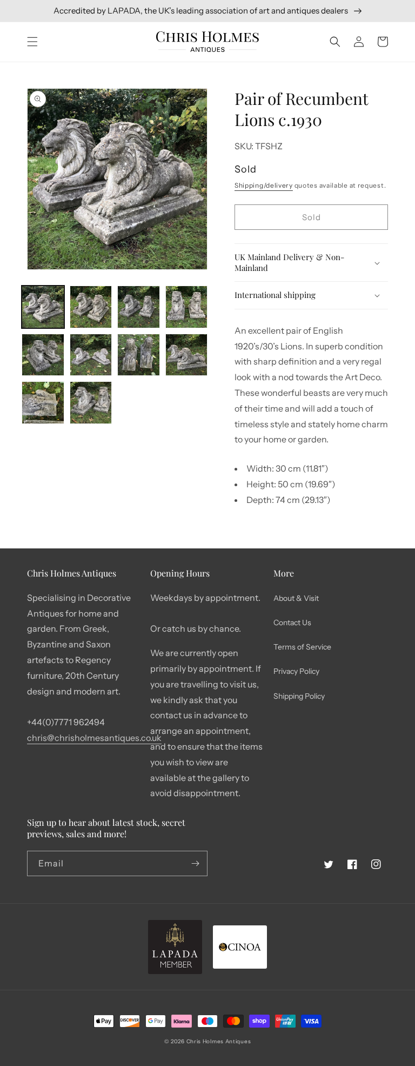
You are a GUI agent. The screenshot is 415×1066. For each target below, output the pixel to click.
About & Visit (296, 598)
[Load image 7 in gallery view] (138, 355)
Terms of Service (302, 647)
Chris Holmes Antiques (218, 1041)
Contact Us (292, 622)
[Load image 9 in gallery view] (43, 402)
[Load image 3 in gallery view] (138, 307)
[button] (32, 42)
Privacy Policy (296, 671)
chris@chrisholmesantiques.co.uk (94, 737)
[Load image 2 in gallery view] (91, 307)
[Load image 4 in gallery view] (186, 307)
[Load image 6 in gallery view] (91, 355)
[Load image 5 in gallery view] (43, 355)
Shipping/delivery (264, 185)
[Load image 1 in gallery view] (43, 307)
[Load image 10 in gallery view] (91, 402)
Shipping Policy (299, 696)
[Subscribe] (195, 863)
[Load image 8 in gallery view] (186, 355)
